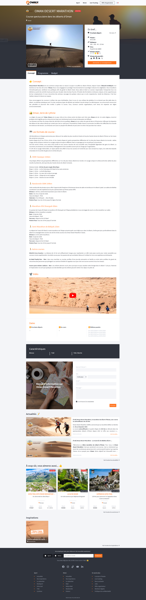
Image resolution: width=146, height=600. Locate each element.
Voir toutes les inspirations (110, 545)
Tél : (77, 374)
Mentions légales (100, 589)
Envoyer (113, 405)
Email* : (78, 381)
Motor (85, 3)
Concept (31, 73)
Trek (38, 589)
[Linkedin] (82, 567)
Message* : (79, 388)
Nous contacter (99, 581)
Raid (67, 584)
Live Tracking (94, 3)
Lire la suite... (114, 434)
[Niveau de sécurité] (103, 58)
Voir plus (112, 33)
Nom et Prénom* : (81, 367)
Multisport (40, 584)
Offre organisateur (107, 3)
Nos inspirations (41, 579)
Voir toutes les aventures (110, 512)
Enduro (68, 591)
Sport (78, 3)
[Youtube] (78, 567)
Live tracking (98, 579)
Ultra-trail (40, 586)
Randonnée (69, 589)
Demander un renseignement (102, 62)
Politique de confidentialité (103, 591)
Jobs (96, 584)
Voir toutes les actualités (111, 460)
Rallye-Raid (69, 586)
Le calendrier (40, 581)
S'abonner (98, 555)
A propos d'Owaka (100, 576)
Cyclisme (39, 591)
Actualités (40, 576)
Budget (54, 73)
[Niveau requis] (103, 54)
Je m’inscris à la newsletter (86, 401)
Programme (43, 73)
